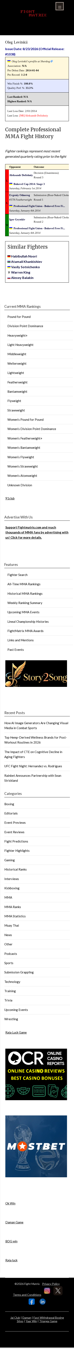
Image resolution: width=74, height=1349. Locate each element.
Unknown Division (19, 485)
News (8, 935)
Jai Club (15, 1317)
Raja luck (11, 1260)
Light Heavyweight (20, 345)
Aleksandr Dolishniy (36, 115)
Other (8, 944)
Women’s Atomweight (22, 475)
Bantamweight (17, 391)
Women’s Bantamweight (23, 447)
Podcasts (10, 953)
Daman (26, 1317)
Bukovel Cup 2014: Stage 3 (29, 184)
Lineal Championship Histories (28, 621)
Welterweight (17, 363)
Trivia (8, 1000)
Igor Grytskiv (17, 219)
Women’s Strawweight (22, 466)
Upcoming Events (16, 1010)
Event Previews (15, 822)
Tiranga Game (48, 1321)
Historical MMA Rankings (25, 593)
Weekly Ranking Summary (24, 603)
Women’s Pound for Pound (25, 419)
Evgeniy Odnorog (19, 195)
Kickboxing (12, 888)
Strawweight (16, 410)
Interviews (11, 879)
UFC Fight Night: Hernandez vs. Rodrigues (33, 766)
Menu (60, 6)
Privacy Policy (51, 1284)
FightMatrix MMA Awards (25, 631)
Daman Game (14, 1222)
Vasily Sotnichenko (25, 267)
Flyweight (14, 401)
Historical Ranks (15, 869)
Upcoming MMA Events (23, 612)
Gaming (9, 860)
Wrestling (11, 1019)
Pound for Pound (19, 316)
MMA (8, 897)
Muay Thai (11, 925)
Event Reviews (14, 832)
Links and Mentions (20, 640)
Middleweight (16, 354)
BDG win (11, 1241)
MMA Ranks (12, 907)
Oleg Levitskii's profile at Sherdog (31, 61)
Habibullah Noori (24, 256)
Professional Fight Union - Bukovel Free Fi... (39, 206)
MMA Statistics (15, 916)
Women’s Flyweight (20, 457)
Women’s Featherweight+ (24, 438)
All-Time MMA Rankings (23, 584)
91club (10, 498)
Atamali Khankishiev (26, 261)
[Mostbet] (36, 1176)
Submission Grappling (19, 972)
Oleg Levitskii (16, 42)
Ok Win (10, 1203)
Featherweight (17, 382)
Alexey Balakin (22, 278)
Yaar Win (31, 1321)
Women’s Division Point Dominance (31, 429)
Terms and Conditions (27, 1294)
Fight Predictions (16, 841)
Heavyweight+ (17, 335)
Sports (8, 963)
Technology (12, 982)
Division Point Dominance (25, 326)
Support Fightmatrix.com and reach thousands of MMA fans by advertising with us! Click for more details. (36, 532)
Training (10, 991)
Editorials (11, 813)
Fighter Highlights (17, 850)
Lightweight (15, 373)
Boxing (9, 804)
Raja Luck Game (16, 1032)
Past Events (15, 649)
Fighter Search (17, 575)
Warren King (20, 272)
